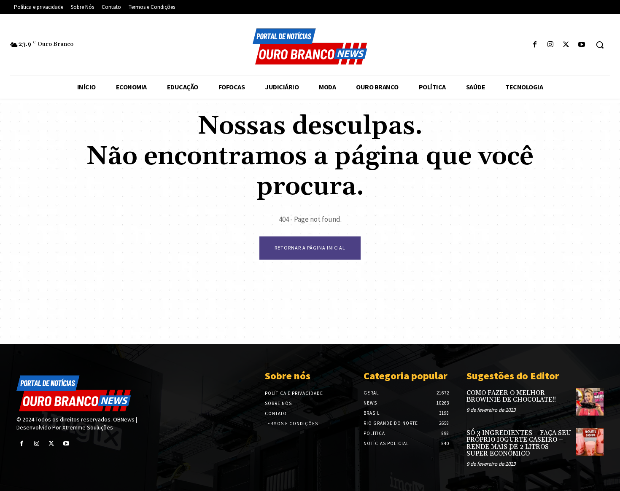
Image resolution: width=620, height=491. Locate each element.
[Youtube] (582, 45)
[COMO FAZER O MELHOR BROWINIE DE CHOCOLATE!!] (590, 402)
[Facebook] (534, 45)
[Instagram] (550, 45)
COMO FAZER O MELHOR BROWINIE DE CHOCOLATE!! (511, 396)
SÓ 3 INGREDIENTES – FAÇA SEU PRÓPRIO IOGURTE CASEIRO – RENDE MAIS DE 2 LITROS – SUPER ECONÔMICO (518, 443)
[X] (566, 45)
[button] (600, 45)
